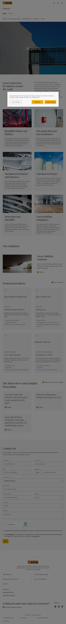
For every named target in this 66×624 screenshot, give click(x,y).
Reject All (37, 102)
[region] (33, 99)
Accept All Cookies (50, 102)
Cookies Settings (15, 102)
